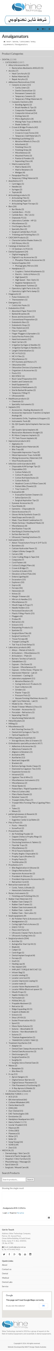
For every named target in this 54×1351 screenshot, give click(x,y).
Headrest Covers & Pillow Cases (30, 483)
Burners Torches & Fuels (24, 658)
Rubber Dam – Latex (22, 910)
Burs (13, 206)
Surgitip (16, 1060)
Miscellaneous (22, 152)
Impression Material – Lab (24, 673)
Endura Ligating (20, 576)
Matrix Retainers (24, 169)
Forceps (17, 588)
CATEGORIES (24, 42)
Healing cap (18, 964)
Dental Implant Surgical (23, 955)
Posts (16, 373)
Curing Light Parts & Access (25, 924)
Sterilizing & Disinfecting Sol (26, 531)
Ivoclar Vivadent (18, 1125)
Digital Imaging (20, 254)
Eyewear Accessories (22, 503)
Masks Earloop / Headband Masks (28, 523)
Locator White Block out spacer (27, 989)
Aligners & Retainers (22, 752)
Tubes (16, 808)
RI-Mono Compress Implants (25, 435)
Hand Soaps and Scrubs (23, 517)
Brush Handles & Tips (25, 107)
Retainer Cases (20, 797)
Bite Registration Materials (25, 446)
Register (13, 1213)
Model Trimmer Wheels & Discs (27, 706)
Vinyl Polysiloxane (22, 461)
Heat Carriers (19, 342)
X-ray (13, 1074)
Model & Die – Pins (21, 704)
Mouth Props (19, 992)
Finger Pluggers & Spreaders (26, 333)
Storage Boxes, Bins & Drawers (27, 740)
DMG (13, 1108)
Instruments (16, 540)
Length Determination (23, 350)
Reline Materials (20, 76)
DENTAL (15, 42)
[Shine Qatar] (27, 7)
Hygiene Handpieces (25, 283)
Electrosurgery (20, 1054)
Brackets (17, 763)
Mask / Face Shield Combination (27, 520)
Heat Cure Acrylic (21, 73)
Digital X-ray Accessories (24, 257)
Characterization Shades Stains (27, 240)
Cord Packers (19, 562)
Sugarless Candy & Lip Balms (25, 820)
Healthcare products (19, 398)
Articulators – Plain (21, 656)
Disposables (19, 469)
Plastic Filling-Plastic (23, 613)
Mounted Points (23, 155)
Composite (18, 559)
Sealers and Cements (22, 381)
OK (43, 1306)
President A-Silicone (22, 876)
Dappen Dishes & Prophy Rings (27, 836)
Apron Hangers (20, 1077)
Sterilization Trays (21, 528)
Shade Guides (22, 124)
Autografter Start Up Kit (24, 944)
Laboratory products (20, 647)
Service (5, 1286)
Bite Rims (17, 1071)
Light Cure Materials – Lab (25, 701)
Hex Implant (19, 966)
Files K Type (19, 331)
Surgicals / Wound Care (16, 1167)
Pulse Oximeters (20, 297)
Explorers (18, 582)
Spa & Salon (11, 1164)
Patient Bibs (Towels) (25, 486)
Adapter (17, 1046)
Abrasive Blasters (24, 681)
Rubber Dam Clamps (22, 901)
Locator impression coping (25, 981)
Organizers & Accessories (24, 370)
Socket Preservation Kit (23, 1020)
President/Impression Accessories (28, 879)
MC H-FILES (18, 353)
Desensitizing (19, 839)
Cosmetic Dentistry (22, 102)
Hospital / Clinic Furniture (18, 1159)
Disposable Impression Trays (26, 452)
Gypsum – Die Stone (22, 664)
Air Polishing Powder (22, 834)
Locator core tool (21, 978)
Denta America (16, 1105)
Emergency (15, 302)
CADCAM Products (18, 237)
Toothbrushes (19, 862)
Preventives (16, 831)
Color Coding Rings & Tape (25, 557)
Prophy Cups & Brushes (23, 856)
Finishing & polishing (23, 138)
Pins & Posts (15, 822)
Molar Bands (19, 786)
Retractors (18, 622)
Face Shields (18, 506)
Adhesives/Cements (22, 749)
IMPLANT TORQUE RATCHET (26, 969)
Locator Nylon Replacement (25, 986)
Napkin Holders (20, 995)
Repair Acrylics (20, 79)
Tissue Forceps (20, 639)
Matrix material (20, 164)
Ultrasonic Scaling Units (23, 935)
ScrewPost (18, 828)
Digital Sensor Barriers (23, 1080)
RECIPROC (18, 376)
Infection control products (22, 463)
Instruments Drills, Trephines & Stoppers (31, 418)
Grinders (20, 689)
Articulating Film (20, 198)
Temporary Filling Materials (28, 99)
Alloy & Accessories (18, 65)
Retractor (17, 1006)
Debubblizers (19, 661)
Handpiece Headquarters (21, 1119)
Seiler (12, 1139)
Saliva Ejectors (23, 497)
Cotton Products (24, 475)
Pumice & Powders (24, 158)
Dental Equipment (18, 251)
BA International (18, 1099)
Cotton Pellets (23, 472)
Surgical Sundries (20, 1057)
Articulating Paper (21, 200)
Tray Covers (22, 489)
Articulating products (19, 195)
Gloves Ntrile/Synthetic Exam (26, 514)
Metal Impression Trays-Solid (26, 455)
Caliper (16, 949)
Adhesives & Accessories (24, 746)
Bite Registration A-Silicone (25, 868)
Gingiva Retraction (21, 870)
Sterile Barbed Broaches (24, 390)
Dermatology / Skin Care (17, 1153)
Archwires (18, 754)
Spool (16, 1023)
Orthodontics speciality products (25, 743)
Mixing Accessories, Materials (27, 458)
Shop (9, 42)
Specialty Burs (19, 229)
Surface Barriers (20, 534)
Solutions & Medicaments (24, 387)
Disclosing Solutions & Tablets (26, 842)
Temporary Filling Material (25, 178)
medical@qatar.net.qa (17, 1247)
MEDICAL (8, 1150)
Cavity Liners (22, 87)
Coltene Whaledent (19, 1102)
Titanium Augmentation (23, 1037)
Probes (16, 619)
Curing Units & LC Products (28, 684)
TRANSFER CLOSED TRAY (25, 1040)
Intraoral (18, 774)
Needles (17, 186)
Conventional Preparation (24, 319)
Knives (16, 593)
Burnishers (18, 545)
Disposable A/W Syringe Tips (26, 466)
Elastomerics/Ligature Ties (26, 769)
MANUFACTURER (13, 1094)
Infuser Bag (18, 972)
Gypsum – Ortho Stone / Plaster (27, 670)
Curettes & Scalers (22, 571)
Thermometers (19, 299)
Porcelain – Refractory (23, 712)
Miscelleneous (16, 726)
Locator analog (20, 975)
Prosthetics (16, 865)
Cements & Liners (21, 85)
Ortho (14, 1130)
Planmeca (14, 1133)
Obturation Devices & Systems (26, 367)
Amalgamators (19, 921)
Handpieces (18, 268)
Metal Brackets (17, 721)
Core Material (22, 130)
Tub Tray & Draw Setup (23, 644)
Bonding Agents (23, 104)
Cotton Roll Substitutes (26, 478)
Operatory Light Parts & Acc (25, 288)
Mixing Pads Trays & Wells (28, 121)
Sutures (16, 1034)
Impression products (19, 441)
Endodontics (17, 308)
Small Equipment (20, 384)
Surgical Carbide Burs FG (24, 232)
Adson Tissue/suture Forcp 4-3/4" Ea (29, 542)
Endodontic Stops (21, 325)
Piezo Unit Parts (20, 930)
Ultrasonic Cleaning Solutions (26, 537)
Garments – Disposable (23, 509)
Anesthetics (16, 181)
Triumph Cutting (20, 641)
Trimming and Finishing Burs (25, 234)
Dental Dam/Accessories (24, 1051)
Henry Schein (14, 1122)
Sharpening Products (22, 627)
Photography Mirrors (26, 266)
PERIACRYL (18, 1000)
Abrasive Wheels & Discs (27, 141)
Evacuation (18, 492)
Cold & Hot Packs (21, 305)
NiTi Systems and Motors (24, 362)
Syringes (17, 189)
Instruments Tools (21, 421)
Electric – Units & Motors (27, 274)
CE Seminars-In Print (22, 249)
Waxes (16, 811)
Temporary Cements (25, 96)
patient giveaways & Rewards (23, 814)
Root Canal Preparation (24, 379)
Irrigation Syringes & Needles (26, 345)
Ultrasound (18, 395)
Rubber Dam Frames (22, 904)
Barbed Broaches (20, 314)
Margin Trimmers (20, 596)
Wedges (20, 172)
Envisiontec (15, 1116)
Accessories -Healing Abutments (27, 410)
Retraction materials (19, 884)
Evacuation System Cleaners (28, 494)
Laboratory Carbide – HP (24, 220)
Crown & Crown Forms (26, 133)
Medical (5, 1278)
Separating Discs (24, 161)
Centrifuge (18, 952)
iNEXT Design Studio (32, 1347)
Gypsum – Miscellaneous (24, 667)
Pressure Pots (22, 695)
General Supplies (21, 263)
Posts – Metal (19, 825)
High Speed (21, 277)
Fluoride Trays (19, 845)
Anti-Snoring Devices (22, 729)
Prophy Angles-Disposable (25, 853)
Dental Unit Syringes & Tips (25, 732)
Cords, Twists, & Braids (23, 887)
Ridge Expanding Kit (22, 1009)
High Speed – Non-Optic (27, 280)
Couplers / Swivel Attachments (29, 271)
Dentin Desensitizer (25, 90)
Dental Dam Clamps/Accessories (27, 1048)
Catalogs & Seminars (19, 246)
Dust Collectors (23, 687)
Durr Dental (16, 1111)
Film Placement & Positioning (26, 1085)
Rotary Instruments (18, 893)
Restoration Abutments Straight (27, 432)
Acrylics (13, 71)
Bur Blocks (18, 209)
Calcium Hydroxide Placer (24, 548)
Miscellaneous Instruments (25, 780)
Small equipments (17, 916)
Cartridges (18, 184)
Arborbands (21, 144)
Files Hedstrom (20, 328)
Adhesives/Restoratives (22, 82)
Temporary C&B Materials (27, 136)
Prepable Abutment (21, 1003)
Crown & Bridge (20, 568)
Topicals (17, 192)
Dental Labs (7, 1282)
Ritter (13, 1136)
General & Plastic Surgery (17, 1156)
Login (5, 1213)
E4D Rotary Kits (20, 243)
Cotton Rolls (22, 480)
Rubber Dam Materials (20, 899)
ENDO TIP (18, 927)
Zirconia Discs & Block (20, 1091)
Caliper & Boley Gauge (23, 551)
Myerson (14, 1128)
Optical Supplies (20, 735)
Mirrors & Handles (22, 599)
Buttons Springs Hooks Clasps (26, 766)
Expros (16, 585)
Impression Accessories (23, 873)
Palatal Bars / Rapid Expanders (26, 788)
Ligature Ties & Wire (22, 777)
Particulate (18, 997)
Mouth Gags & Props (22, 605)
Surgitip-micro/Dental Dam (25, 1063)
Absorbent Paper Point (24, 311)
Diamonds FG (19, 218)
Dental (5, 1273)
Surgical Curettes (21, 636)
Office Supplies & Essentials (22, 738)
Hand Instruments (21, 339)
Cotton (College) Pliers (23, 565)
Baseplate (17, 1068)
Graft (15, 961)
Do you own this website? (15, 1306)
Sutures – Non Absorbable (24, 1031)
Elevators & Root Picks (24, 574)
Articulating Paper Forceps (25, 203)
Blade (16, 947)
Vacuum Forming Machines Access (31, 698)
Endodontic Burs (20, 322)
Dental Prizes (19, 817)
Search (30, 1179)
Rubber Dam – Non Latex (24, 913)
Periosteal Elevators (22, 610)
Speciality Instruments (23, 404)
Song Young (16, 1142)
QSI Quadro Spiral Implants (25, 430)
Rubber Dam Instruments (24, 907)
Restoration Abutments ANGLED (27, 68)
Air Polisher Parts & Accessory (26, 918)
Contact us (6, 1269)
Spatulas (17, 630)
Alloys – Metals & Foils (23, 650)
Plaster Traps (22, 692)
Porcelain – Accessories (23, 709)
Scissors (17, 625)
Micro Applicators (24, 119)
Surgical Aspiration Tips (27, 500)
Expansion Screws (21, 771)
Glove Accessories (21, 511)
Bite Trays (18, 449)
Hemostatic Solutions (22, 890)
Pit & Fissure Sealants (23, 851)
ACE (13, 1096)
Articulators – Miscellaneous (26, 653)
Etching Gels (22, 116)
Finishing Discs (23, 147)
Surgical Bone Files (21, 633)
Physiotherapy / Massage (17, 1161)
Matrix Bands (23, 167)
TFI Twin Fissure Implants (24, 438)
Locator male (19, 983)
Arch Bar (17, 941)
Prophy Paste (19, 859)
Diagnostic (15, 294)
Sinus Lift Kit (19, 1017)
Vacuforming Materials (23, 718)
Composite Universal (26, 113)
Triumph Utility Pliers (22, 800)
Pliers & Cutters (21, 791)
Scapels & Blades (20, 1012)
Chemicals (17, 401)
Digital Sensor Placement (24, 1082)
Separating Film (20, 715)
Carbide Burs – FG (21, 212)
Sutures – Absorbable (22, 1029)
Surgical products (19, 938)
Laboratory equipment (23, 678)
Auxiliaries (18, 757)
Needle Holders (20, 607)
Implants (14, 407)
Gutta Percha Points (23, 336)
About (4, 1265)
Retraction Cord (20, 882)
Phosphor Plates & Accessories (30, 260)
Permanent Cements (25, 93)
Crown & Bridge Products (25, 127)
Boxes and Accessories (23, 316)
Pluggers (17, 616)
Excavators (19, 579)
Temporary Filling (21, 393)
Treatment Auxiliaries (20, 1043)
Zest (13, 1147)
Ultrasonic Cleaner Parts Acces (27, 933)
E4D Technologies (18, 1113)
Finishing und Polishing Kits (25, 896)
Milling (13, 723)
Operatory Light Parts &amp (25, 291)
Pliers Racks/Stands (22, 794)
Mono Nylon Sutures (22, 1026)
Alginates (17, 444)
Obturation (19, 364)
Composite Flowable (25, 110)
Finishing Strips (23, 150)
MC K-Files (18, 356)
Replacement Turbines (26, 285)
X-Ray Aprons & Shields (23, 1088)
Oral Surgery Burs (21, 226)
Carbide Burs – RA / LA (23, 215)
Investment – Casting (22, 675)
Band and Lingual (20, 760)
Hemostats (18, 591)
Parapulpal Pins (20, 175)
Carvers (17, 554)
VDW (13, 1144)
